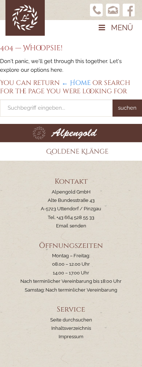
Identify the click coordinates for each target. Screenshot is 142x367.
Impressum (71, 336)
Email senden (71, 226)
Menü (122, 27)
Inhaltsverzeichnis (71, 328)
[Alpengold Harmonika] (25, 17)
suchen (127, 108)
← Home (76, 82)
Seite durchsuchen (71, 320)
